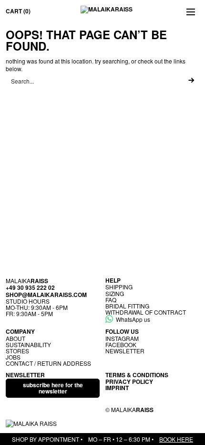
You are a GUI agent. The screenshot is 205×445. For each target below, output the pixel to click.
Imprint (117, 387)
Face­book (120, 344)
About (15, 338)
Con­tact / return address (48, 363)
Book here (176, 439)
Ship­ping (119, 287)
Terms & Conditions (136, 375)
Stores (17, 351)
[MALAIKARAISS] (107, 11)
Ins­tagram (122, 338)
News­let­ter (124, 351)
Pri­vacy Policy (129, 381)
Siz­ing (114, 293)
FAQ (110, 300)
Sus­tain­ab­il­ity (28, 344)
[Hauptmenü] (190, 11)
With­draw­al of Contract (145, 312)
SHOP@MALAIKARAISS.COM (46, 294)
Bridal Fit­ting (127, 306)
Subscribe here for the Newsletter (53, 388)
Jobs (13, 357)
